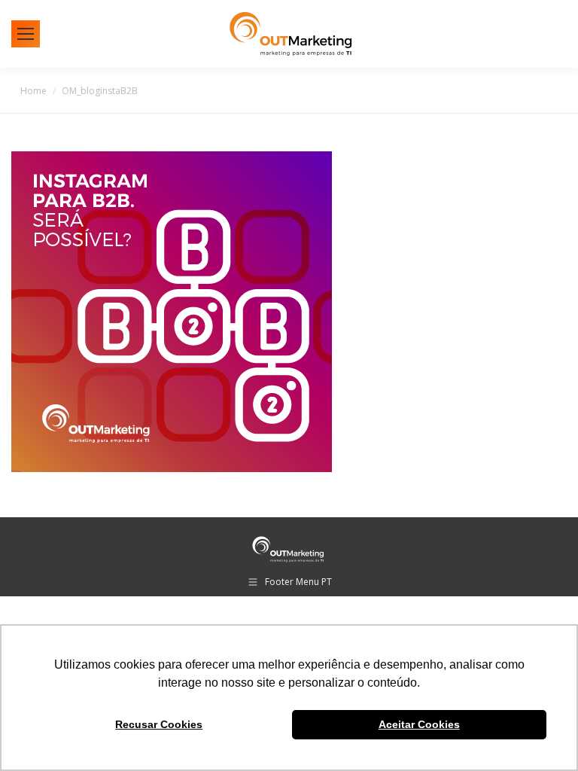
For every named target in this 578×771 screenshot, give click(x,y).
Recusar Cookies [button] (158, 724)
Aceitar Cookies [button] (419, 724)
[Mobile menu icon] (25, 33)
